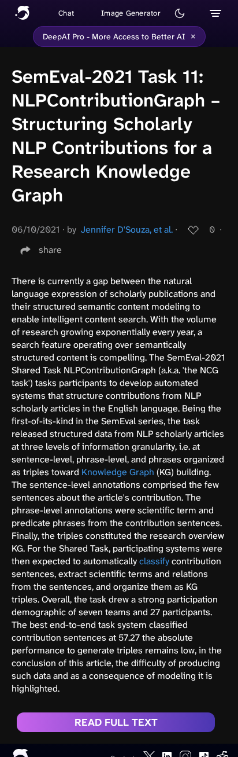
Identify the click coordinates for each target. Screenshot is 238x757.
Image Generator (131, 13)
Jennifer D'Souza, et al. (127, 229)
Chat (66, 13)
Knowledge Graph (117, 472)
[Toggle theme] (179, 13)
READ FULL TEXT (116, 722)
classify (154, 561)
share (50, 250)
